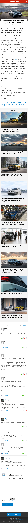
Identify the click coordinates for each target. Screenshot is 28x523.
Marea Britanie (22, 102)
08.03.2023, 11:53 (8, 419)
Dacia (15, 59)
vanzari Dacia (6, 104)
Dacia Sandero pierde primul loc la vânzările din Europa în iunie (12, 130)
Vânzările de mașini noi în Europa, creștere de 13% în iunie (11, 245)
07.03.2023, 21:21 (7, 329)
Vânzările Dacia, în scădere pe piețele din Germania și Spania (13, 152)
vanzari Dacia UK (15, 104)
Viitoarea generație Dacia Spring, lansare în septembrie (11, 294)
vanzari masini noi (17, 106)
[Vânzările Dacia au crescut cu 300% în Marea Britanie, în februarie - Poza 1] (14, 12)
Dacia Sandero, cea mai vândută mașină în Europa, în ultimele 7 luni (12, 175)
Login (6, 480)
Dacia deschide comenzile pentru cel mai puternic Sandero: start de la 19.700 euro (13, 200)
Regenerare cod (10, 500)
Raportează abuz (5, 338)
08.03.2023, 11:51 (8, 400)
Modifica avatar (3, 475)
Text (3, 485)
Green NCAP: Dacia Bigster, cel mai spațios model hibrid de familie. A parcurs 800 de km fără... (12, 271)
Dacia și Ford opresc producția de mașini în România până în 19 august (12, 223)
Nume (3, 480)
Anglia (6, 102)
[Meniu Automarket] (26, 1)
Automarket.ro (14, 1)
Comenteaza (23, 325)
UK (2, 104)
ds (5, 399)
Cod (3, 496)
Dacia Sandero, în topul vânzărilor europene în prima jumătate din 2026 (12, 316)
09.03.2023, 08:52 (8, 458)
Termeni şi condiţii (19, 519)
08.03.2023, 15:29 (4, 430)
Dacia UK (14, 102)
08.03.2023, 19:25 (7, 445)
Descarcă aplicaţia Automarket (14, 514)
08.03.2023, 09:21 (7, 356)
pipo (3, 429)
